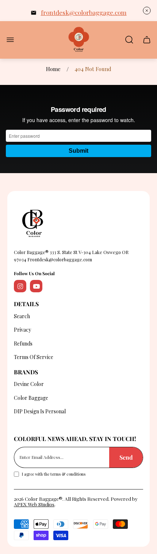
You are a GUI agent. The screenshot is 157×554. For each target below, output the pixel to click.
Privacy (22, 329)
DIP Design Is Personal (40, 411)
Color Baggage (31, 397)
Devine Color (29, 384)
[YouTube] (36, 286)
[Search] (129, 40)
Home (53, 69)
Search (22, 316)
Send (126, 457)
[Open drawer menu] (10, 39)
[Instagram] (20, 286)
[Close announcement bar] (146, 10)
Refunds (23, 343)
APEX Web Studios (34, 504)
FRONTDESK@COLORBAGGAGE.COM (84, 12)
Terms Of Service (33, 357)
